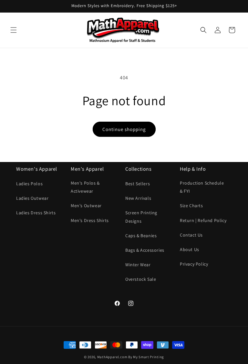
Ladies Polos (29, 184)
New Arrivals (138, 198)
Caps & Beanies (141, 235)
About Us (189, 249)
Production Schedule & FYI (202, 187)
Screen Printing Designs (141, 217)
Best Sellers (137, 184)
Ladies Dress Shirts (36, 213)
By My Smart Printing (146, 357)
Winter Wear (138, 265)
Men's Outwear (86, 205)
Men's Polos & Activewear (85, 187)
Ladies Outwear (32, 198)
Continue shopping (124, 129)
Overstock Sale (140, 279)
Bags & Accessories (144, 250)
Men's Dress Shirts (90, 220)
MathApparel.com (112, 357)
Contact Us (191, 235)
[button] (13, 30)
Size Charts (191, 205)
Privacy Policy (194, 264)
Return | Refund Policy (203, 220)
